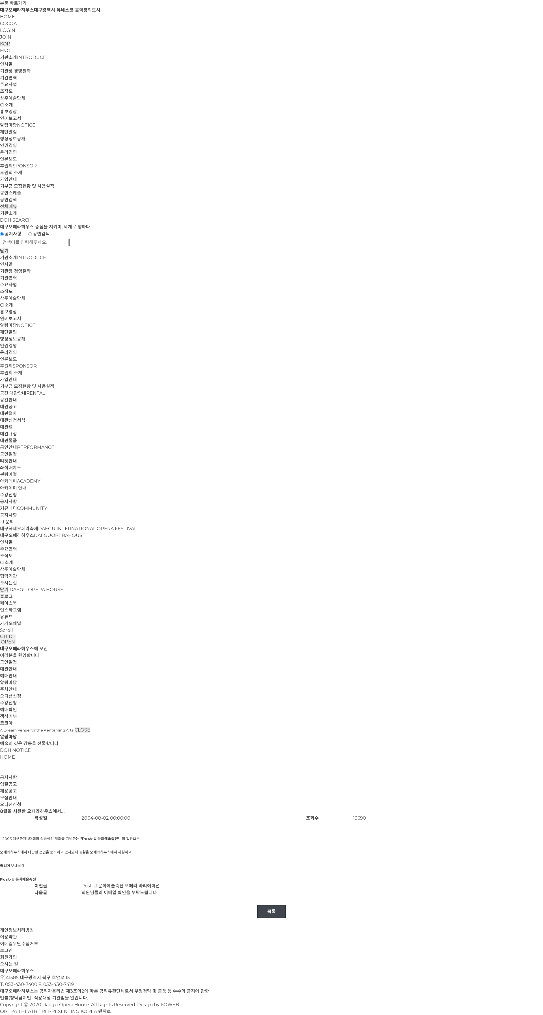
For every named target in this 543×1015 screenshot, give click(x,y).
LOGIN (7, 30)
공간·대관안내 (22, 393)
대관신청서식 (12, 420)
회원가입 (8, 957)
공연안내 (27, 447)
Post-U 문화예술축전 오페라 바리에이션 (120, 886)
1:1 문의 (7, 522)
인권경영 (8, 145)
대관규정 (8, 433)
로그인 (6, 950)
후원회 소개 (11, 172)
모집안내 (8, 797)
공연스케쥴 (10, 193)
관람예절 (8, 474)
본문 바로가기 (13, 3)
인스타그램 (10, 610)
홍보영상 (8, 111)
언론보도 (8, 159)
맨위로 (104, 1011)
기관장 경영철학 (15, 71)
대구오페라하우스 (42, 535)
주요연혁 (8, 549)
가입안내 (8, 179)
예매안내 (8, 675)
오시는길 (8, 583)
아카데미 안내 (13, 488)
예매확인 (8, 709)
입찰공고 (8, 784)
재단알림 (8, 132)
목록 (271, 911)
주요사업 (8, 84)
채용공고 (8, 791)
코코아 (6, 723)
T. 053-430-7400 (18, 984)
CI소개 (6, 105)
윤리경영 (8, 152)
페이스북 (8, 603)
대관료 (6, 427)
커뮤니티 (23, 508)
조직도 (6, 91)
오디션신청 (10, 696)
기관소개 (23, 57)
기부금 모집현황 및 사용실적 (27, 186)
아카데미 (20, 481)
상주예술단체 (12, 98)
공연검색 (8, 199)
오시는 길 (9, 964)
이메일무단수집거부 (19, 943)
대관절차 (8, 413)
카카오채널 (10, 623)
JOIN (5, 37)
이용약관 (8, 937)
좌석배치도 (10, 467)
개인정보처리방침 (17, 930)
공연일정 (8, 454)
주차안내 (8, 689)
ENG (5, 50)
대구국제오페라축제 (68, 528)
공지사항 (13, 234)
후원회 (18, 166)
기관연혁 (8, 77)
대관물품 (8, 440)
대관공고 (8, 406)
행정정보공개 (12, 138)
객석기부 (8, 716)
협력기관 (8, 576)
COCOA (8, 23)
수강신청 (8, 494)
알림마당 (17, 125)
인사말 (6, 64)
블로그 (6, 596)
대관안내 (8, 669)
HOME (7, 16)
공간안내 (8, 400)
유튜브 (6, 616)
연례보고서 (10, 118)
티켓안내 (8, 461)
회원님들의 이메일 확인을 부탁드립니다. (119, 892)
